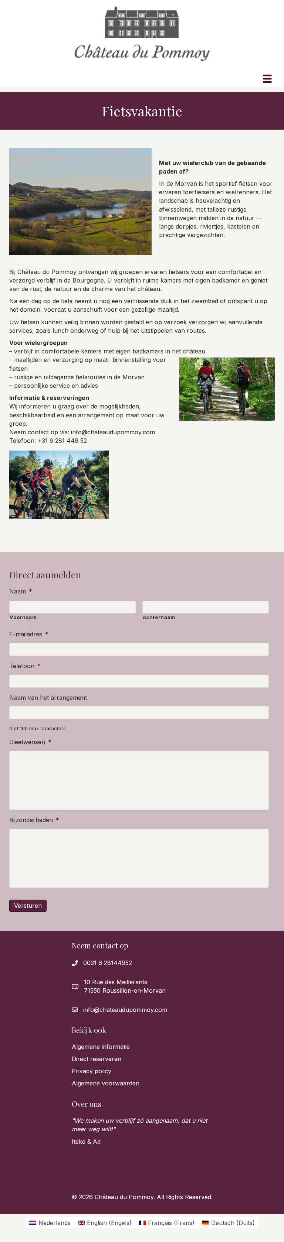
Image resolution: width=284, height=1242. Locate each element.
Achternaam (159, 617)
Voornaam (23, 617)
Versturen (28, 905)
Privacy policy (91, 1071)
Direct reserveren (96, 1059)
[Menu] (267, 77)
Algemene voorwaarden (105, 1083)
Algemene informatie (101, 1046)
